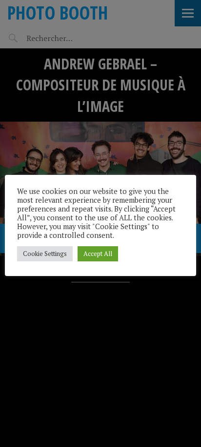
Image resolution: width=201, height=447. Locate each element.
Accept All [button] (97, 253)
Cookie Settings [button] (45, 253)
